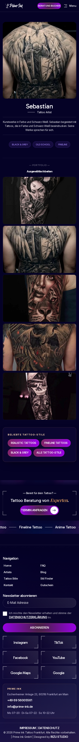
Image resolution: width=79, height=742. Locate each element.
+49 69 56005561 (19, 700)
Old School (43, 144)
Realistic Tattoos (23, 442)
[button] (69, 5)
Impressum (28, 728)
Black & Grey (20, 144)
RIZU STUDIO (59, 737)
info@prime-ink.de (20, 706)
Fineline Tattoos (56, 442)
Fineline (62, 144)
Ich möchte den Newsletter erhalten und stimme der (40, 615)
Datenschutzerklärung (28, 617)
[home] (15, 5)
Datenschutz (49, 728)
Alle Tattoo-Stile (49, 452)
